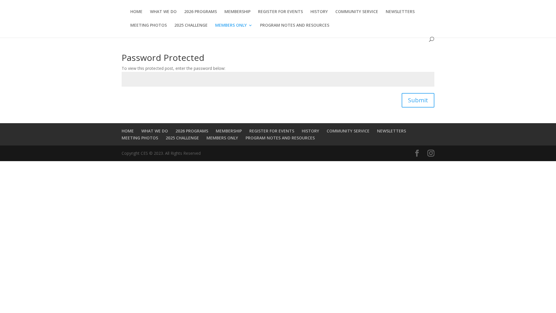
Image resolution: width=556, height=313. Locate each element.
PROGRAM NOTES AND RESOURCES (294, 25)
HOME (136, 12)
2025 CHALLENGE (191, 25)
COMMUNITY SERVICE (356, 12)
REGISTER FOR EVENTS (280, 12)
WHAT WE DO (163, 12)
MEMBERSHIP (237, 12)
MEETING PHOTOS (148, 25)
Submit (418, 100)
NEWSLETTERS (400, 12)
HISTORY (319, 12)
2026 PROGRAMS (200, 12)
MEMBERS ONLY (231, 25)
